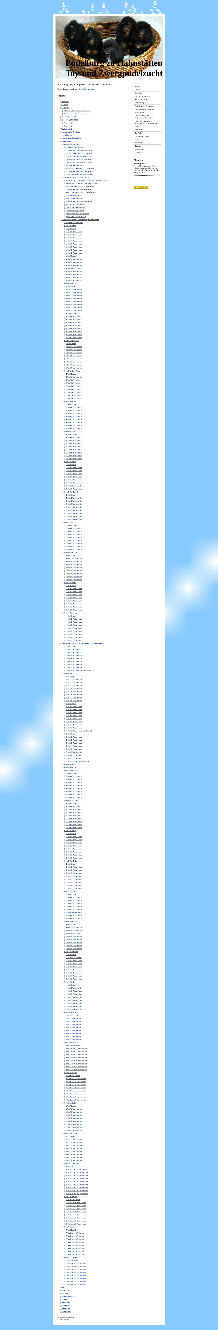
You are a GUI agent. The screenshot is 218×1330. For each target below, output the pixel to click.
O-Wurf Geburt (71, 734)
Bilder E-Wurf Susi (70, 522)
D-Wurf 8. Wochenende (74, 888)
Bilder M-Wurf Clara (70, 1133)
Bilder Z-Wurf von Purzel (72, 371)
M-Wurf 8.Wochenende (74, 701)
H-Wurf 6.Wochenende (74, 1003)
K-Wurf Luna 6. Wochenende (76, 1094)
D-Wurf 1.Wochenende (74, 498)
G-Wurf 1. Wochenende (74, 589)
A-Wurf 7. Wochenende (74, 425)
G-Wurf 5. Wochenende (74, 601)
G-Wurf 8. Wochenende (74, 610)
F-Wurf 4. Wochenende (74, 568)
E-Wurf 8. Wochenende (74, 549)
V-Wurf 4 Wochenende (73, 268)
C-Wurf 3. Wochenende (74, 474)
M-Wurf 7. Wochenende (74, 1157)
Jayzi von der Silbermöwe (75, 205)
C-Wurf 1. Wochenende (74, 468)
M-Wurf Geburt (71, 676)
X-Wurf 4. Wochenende (74, 326)
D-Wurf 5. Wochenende (74, 879)
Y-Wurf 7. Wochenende (74, 365)
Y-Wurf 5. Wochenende (74, 359)
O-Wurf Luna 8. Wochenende (76, 1224)
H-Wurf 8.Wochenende (74, 1009)
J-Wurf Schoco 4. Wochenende (76, 1058)
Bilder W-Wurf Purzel (71, 283)
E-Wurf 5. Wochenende (74, 540)
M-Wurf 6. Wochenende (74, 1154)
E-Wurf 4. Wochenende (74, 537)
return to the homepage (86, 89)
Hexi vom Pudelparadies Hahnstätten (79, 156)
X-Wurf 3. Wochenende (74, 323)
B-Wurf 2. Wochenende (74, 440)
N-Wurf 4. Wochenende (74, 716)
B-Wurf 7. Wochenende (74, 456)
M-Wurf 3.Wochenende (74, 685)
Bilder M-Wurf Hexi (70, 673)
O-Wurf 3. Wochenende (74, 743)
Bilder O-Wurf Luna (70, 1197)
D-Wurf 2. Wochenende (74, 870)
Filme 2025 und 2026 (68, 117)
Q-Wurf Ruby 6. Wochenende (76, 1278)
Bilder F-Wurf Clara (70, 921)
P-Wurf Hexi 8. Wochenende (75, 1254)
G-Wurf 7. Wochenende (74, 607)
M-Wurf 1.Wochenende (74, 679)
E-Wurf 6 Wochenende (73, 912)
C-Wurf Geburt (71, 465)
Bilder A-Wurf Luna (70, 401)
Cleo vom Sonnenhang (74, 195)
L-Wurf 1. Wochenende (74, 649)
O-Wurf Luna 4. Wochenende (76, 1212)
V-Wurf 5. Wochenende (74, 271)
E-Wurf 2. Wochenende (74, 531)
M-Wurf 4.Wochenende (74, 689)
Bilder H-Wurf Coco (70, 613)
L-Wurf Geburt (71, 646)
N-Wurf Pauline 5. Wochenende (77, 1182)
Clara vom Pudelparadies (75, 147)
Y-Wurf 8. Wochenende (74, 368)
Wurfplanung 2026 (67, 129)
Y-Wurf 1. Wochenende (74, 347)
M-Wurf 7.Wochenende (74, 698)
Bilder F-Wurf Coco (70, 552)
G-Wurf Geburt (71, 586)
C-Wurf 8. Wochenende (74, 489)
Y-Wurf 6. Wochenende (74, 362)
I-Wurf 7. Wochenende (73, 1036)
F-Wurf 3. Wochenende (74, 564)
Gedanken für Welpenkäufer (73, 223)
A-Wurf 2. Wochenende (74, 410)
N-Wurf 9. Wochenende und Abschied (79, 731)
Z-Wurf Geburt (71, 374)
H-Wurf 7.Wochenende (74, 1006)
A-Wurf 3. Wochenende (74, 413)
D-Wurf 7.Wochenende (74, 516)
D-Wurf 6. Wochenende (74, 882)
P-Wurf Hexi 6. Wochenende (75, 1248)
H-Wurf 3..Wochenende (74, 994)
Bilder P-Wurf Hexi (70, 1227)
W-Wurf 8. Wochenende (74, 310)
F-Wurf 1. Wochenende (74, 558)
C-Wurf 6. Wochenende (74, 483)
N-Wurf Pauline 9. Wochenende (77, 1194)
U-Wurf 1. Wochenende (74, 232)
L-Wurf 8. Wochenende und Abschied (78, 670)
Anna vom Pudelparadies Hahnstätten (79, 189)
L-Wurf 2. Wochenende (74, 652)
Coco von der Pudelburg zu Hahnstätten (79, 150)
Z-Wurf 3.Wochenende (73, 383)
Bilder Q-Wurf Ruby (70, 1257)
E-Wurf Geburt (71, 525)
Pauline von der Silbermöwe (75, 208)
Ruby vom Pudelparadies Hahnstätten (79, 171)
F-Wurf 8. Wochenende (74, 580)
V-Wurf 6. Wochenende (74, 274)
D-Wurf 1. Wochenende (74, 867)
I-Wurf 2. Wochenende (73, 1021)
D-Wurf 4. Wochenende (74, 876)
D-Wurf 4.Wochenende (74, 507)
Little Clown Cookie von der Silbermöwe (77, 111)
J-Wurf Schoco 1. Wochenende (76, 1048)
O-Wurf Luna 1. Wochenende (76, 1203)
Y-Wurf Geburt (71, 344)
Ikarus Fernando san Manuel (76, 217)
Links (63, 1287)
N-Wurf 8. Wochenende (74, 728)
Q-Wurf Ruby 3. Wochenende (76, 1269)
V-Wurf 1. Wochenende (74, 259)
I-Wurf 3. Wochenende (73, 1024)
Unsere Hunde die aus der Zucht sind (76, 177)
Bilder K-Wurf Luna (70, 1073)
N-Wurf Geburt (71, 704)
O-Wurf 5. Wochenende (74, 749)
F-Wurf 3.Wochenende (73, 934)
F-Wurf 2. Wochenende (74, 561)
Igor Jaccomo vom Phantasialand (77, 214)
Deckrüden (65, 108)
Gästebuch (65, 1306)
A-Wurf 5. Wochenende (74, 419)
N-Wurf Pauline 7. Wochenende (77, 1188)
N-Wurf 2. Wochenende (74, 710)
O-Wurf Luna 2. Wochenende (76, 1206)
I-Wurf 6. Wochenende (73, 1033)
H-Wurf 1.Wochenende (74, 988)
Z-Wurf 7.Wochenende (73, 395)
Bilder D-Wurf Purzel (71, 492)
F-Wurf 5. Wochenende (74, 571)
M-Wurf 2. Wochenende (74, 1142)
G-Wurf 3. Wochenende (74, 595)
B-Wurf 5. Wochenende (74, 450)
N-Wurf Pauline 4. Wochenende (77, 1179)
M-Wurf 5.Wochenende (74, 692)
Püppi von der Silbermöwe (75, 211)
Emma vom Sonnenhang (74, 199)
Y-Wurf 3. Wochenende (74, 353)
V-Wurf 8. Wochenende (74, 280)
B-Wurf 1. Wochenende (74, 437)
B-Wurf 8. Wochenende (74, 459)
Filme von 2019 (69, 123)
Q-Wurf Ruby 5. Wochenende (76, 1275)
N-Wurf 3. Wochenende (74, 713)
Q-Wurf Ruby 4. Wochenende (76, 1272)
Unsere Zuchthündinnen (72, 144)
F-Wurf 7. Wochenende (74, 577)
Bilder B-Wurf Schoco (71, 800)
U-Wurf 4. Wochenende (74, 241)
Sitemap (71, 1317)
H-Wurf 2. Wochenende (74, 622)
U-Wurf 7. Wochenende (74, 247)
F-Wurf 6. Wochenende (74, 574)
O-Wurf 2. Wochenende (74, 740)
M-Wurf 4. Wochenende (74, 1148)
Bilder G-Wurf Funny (71, 952)
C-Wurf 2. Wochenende (74, 471)
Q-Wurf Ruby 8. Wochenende (76, 1284)
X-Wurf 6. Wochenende (74, 332)
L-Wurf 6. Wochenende (74, 664)
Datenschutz (66, 1312)
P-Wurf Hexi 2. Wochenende (75, 1236)
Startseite (65, 102)
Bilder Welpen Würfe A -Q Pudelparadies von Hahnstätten (82, 643)
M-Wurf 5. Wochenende (74, 1151)
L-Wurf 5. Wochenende (74, 661)
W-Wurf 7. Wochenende (74, 307)
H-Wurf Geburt (71, 616)
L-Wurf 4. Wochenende (74, 658)
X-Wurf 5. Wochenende (74, 329)
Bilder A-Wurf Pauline (71, 770)
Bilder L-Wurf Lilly (70, 1103)
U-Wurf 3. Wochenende (74, 238)
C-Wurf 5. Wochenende (74, 480)
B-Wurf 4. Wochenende (74, 447)
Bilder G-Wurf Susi (70, 583)
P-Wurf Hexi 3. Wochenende (75, 1239)
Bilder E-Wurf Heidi (70, 891)
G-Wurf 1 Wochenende (74, 958)
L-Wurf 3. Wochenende (74, 655)
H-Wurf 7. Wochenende (74, 637)
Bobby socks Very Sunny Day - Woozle (77, 114)
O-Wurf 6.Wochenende (74, 752)
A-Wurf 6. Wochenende (74, 422)
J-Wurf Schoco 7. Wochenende (76, 1067)
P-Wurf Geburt (71, 1230)
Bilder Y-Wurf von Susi (71, 341)
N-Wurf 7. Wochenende (74, 725)
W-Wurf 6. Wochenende (74, 304)
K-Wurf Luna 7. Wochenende (76, 1097)
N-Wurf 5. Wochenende (74, 719)
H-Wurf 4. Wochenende (74, 628)
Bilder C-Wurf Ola (70, 462)
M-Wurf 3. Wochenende (74, 1145)
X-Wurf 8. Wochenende (74, 338)
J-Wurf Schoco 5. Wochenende (76, 1061)
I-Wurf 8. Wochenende (73, 1039)
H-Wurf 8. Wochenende (74, 640)
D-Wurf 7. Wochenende (74, 885)
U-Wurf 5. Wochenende (74, 244)
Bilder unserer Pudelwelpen (71, 138)
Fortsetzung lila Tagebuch (70, 132)
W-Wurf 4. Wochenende (74, 298)
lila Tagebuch (68, 135)
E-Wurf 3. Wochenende (74, 534)
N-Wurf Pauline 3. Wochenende (77, 1175)
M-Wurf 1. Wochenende (74, 1139)
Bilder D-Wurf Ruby (70, 861)
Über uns (64, 105)
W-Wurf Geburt (71, 286)
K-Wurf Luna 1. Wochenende (76, 1079)
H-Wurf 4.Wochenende (74, 997)
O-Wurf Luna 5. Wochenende (76, 1215)
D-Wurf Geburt (71, 495)
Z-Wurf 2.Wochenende (73, 380)
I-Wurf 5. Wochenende (73, 1030)
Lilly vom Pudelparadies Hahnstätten (78, 159)
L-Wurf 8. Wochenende (74, 1130)
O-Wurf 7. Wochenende (74, 755)
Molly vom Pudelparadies (74, 165)
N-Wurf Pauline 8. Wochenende (77, 1191)
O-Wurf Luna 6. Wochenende (76, 1218)
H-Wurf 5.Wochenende (74, 1000)
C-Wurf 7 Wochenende (74, 486)
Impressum (65, 1303)
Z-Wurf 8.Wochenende (73, 398)
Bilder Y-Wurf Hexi (70, 767)
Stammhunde (66, 141)
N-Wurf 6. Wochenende (74, 722)
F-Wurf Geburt (71, 555)
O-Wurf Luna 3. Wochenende (76, 1209)
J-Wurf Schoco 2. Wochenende (76, 1051)
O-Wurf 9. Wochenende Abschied (77, 761)
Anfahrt (64, 1300)
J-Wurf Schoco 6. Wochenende (76, 1064)
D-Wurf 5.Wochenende (74, 510)
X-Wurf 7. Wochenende (74, 335)
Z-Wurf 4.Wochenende (73, 386)
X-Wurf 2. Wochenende (74, 319)
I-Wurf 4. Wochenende (73, 1027)
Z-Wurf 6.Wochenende (73, 392)
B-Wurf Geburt (71, 434)
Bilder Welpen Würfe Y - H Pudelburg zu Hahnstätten (80, 220)
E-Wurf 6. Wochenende (74, 543)
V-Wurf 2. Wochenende (74, 262)
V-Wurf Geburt (71, 256)
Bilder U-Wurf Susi (70, 226)
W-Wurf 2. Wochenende (74, 292)
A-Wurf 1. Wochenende (74, 407)
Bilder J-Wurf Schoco (71, 1042)
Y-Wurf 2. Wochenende (74, 350)
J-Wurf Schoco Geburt (73, 1045)
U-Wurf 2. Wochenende (74, 235)
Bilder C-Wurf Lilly (70, 831)
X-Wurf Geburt (71, 313)
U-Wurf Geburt (71, 229)
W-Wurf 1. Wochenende (74, 289)
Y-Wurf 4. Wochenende (74, 356)
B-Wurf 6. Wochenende (74, 453)
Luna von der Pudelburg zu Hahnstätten (79, 162)
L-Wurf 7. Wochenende (74, 667)
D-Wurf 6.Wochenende (74, 513)
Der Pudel (65, 1293)
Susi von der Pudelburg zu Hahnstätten (79, 174)
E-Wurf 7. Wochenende (74, 546)
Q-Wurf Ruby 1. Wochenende (76, 1263)
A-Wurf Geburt (71, 404)
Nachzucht (65, 1290)
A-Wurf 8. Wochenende (74, 428)
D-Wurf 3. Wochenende (74, 873)
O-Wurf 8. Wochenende (74, 758)
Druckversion (64, 1317)
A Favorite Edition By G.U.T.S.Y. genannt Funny (82, 183)
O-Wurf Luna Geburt (73, 1200)
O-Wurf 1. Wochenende (74, 737)
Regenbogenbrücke (68, 1296)
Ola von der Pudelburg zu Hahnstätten (79, 153)
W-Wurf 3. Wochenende (74, 295)
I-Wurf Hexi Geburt (72, 1015)
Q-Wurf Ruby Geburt (73, 1260)
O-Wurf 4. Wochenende (74, 746)
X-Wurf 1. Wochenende (74, 316)
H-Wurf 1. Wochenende (74, 619)
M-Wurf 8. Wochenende (74, 1160)
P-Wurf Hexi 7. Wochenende (75, 1251)
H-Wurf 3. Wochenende (74, 625)
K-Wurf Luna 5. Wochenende (76, 1091)
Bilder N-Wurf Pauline (71, 1163)
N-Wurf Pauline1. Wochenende (76, 1169)
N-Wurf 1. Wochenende (74, 707)
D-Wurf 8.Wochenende (74, 519)
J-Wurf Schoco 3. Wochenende (76, 1055)
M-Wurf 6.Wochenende (74, 695)
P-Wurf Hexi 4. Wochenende (75, 1242)
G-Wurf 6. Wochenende (74, 604)
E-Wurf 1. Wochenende (74, 528)
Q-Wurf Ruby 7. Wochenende (76, 1281)
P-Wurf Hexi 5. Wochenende (75, 1245)
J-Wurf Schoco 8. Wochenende (76, 1070)
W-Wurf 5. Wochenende (74, 301)
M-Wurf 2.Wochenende (74, 682)
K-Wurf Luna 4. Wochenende (76, 1088)
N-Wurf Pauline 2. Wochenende (77, 1172)
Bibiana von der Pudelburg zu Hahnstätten (80, 192)
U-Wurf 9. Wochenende (74, 253)
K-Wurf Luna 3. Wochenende (76, 1085)
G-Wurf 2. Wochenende (74, 592)
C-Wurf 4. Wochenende (74, 477)
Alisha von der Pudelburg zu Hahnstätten (80, 186)
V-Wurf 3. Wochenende (74, 265)
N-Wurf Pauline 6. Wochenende (77, 1185)
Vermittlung (65, 1309)
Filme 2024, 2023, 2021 (69, 120)
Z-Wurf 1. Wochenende (74, 377)
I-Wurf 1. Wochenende (73, 1018)
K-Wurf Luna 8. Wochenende (76, 1100)
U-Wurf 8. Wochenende (74, 250)
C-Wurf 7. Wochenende (74, 855)
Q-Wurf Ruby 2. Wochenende (76, 1266)
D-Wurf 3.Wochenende (74, 504)
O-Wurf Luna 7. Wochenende (76, 1221)
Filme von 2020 (69, 126)
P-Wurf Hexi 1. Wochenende (75, 1233)
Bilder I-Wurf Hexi (70, 1012)
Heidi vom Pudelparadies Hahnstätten (79, 202)
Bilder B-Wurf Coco (70, 431)
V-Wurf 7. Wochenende (74, 277)
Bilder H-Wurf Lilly (70, 982)
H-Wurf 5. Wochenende (74, 631)
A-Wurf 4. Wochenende (74, 416)
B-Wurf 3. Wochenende (74, 444)
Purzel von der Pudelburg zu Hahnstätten (80, 168)
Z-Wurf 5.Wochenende (73, 389)
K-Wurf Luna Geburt (73, 1076)
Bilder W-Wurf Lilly (70, 764)
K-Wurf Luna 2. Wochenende (76, 1082)
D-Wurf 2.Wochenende (74, 501)
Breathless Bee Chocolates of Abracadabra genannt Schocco (87, 180)
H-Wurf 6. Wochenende (74, 634)
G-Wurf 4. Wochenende (74, 598)
